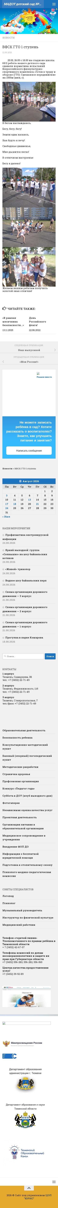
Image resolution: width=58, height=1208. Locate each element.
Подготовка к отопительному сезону (27, 864)
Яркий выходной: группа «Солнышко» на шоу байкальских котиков (24, 554)
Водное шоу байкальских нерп (26, 580)
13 (29, 499)
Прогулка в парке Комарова (24, 637)
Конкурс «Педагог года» (18, 788)
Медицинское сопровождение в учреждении (23, 837)
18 (14, 504)
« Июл (6, 516)
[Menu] (54, 4)
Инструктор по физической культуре (27, 917)
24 (6, 508)
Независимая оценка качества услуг (27, 810)
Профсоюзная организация (20, 781)
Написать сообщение (29, 450)
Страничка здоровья (16, 774)
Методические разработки (20, 766)
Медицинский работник (18, 924)
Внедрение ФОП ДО (15, 846)
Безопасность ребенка (17, 737)
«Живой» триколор (17, 569)
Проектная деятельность (19, 817)
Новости (8, 37)
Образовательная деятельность (23, 730)
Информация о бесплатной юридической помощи (20, 855)
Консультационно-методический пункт (25, 746)
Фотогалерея (11, 802)
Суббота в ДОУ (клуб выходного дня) (27, 795)
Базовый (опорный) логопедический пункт (27, 757)
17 (6, 504)
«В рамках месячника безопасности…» (13, 321)
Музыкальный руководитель (22, 910)
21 (37, 504)
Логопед (8, 896)
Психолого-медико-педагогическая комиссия (26, 873)
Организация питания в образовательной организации (23, 826)
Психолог (8, 903)
